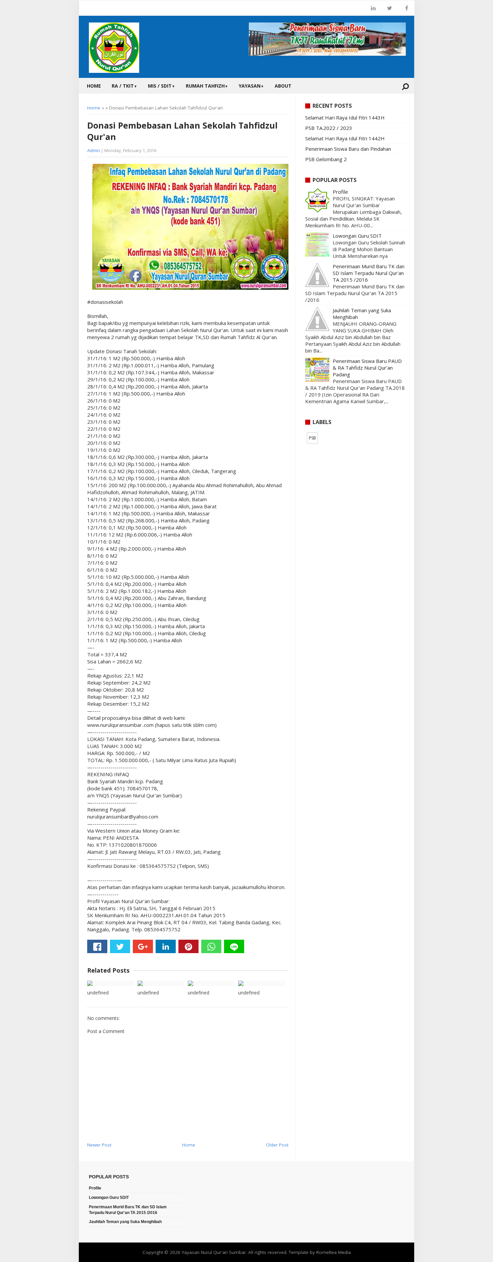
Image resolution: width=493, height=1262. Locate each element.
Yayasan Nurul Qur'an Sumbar (214, 1252)
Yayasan (251, 86)
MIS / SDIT (161, 86)
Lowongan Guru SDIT (357, 235)
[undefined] (110, 983)
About (283, 86)
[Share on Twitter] (120, 946)
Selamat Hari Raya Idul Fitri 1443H (345, 117)
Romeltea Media (333, 1252)
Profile (340, 191)
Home (94, 86)
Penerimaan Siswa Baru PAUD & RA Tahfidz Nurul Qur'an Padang (367, 368)
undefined (98, 992)
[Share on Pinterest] (188, 946)
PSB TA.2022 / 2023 (328, 128)
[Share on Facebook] (97, 946)
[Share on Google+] (143, 946)
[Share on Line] (234, 946)
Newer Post (99, 1145)
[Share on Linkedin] (166, 946)
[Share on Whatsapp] (211, 946)
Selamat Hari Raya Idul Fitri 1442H (345, 138)
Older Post (277, 1145)
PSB (312, 438)
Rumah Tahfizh (207, 86)
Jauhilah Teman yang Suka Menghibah (125, 1221)
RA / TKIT (124, 86)
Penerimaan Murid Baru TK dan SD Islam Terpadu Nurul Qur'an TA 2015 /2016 (368, 273)
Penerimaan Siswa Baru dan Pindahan (348, 148)
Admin (93, 150)
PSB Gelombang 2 (326, 159)
